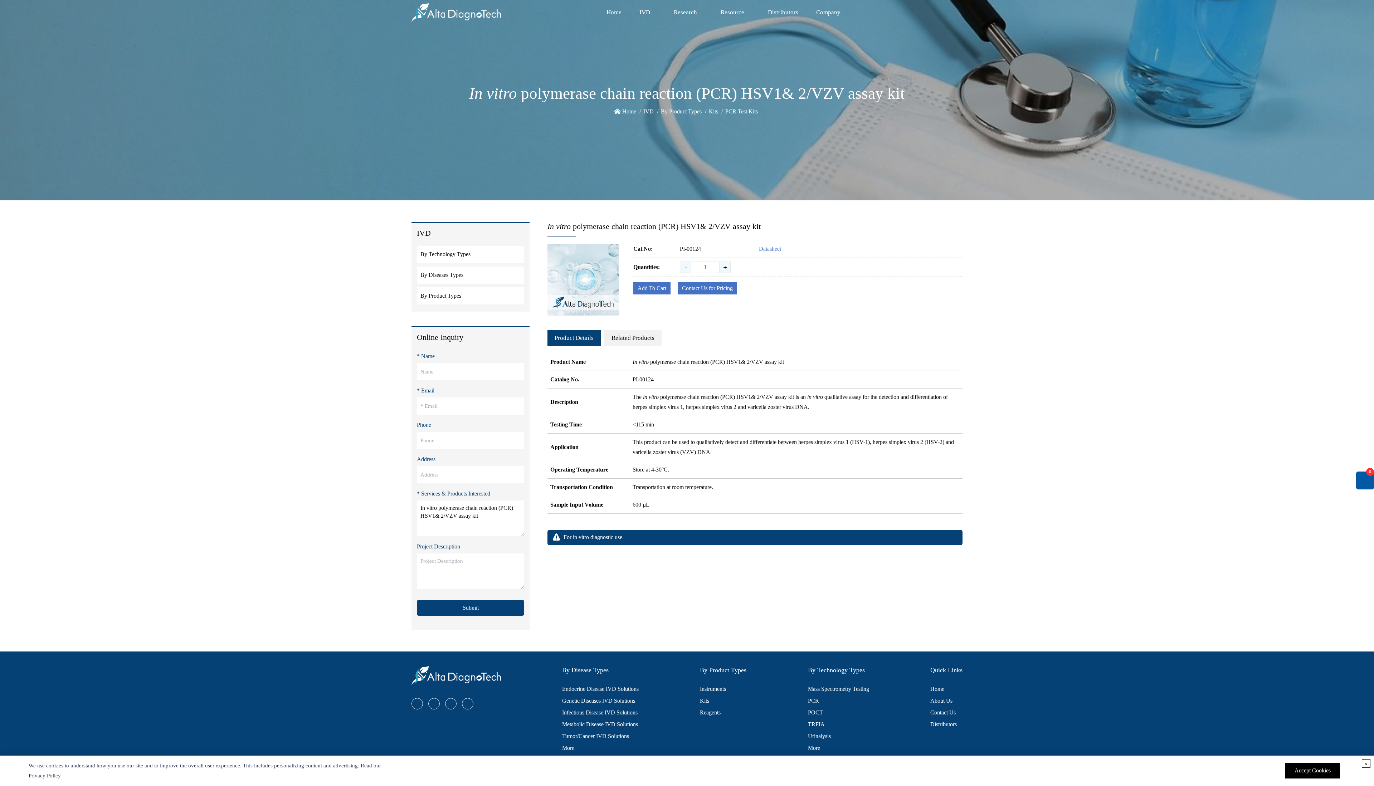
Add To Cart (652, 288)
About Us (941, 701)
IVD (644, 12)
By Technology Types (445, 254)
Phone (424, 425)
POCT (815, 712)
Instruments (713, 689)
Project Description (438, 546)
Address (426, 459)
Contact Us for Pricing (707, 288)
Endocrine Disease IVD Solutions (600, 689)
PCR (813, 701)
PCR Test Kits (741, 111)
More (568, 748)
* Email (425, 390)
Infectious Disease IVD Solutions (600, 712)
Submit (471, 608)
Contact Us (943, 712)
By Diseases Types (441, 275)
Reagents (710, 712)
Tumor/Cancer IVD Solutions (595, 736)
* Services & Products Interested (453, 493)
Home (614, 12)
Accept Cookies (1313, 770)
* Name (426, 356)
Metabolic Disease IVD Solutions (600, 724)
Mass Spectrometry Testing (838, 689)
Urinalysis (819, 736)
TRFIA (816, 724)
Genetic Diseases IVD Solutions (598, 701)
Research (685, 12)
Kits (713, 111)
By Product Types (681, 111)
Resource (732, 12)
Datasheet (770, 249)
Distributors (783, 12)
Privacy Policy (45, 775)
